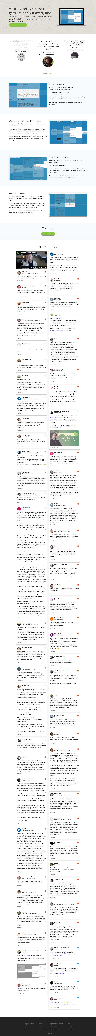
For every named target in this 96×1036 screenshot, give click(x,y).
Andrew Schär (26, 435)
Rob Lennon (25, 757)
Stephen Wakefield (27, 779)
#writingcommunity (57, 955)
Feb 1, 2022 (52, 293)
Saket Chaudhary (26, 360)
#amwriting (65, 989)
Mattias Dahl (25, 302)
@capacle (24, 952)
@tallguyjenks (57, 412)
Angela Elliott (58, 964)
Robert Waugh (26, 933)
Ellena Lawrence (59, 715)
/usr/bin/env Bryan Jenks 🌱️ (62, 411)
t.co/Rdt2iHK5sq (54, 1004)
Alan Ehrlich (57, 585)
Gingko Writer (13, 2)
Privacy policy (69, 1026)
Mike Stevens (25, 829)
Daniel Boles (58, 279)
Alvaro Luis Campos (27, 739)
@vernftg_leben (58, 318)
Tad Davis (57, 504)
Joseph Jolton (58, 818)
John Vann (24, 668)
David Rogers (25, 472)
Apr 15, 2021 (56, 1007)
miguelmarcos (58, 842)
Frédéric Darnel (58, 530)
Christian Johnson (59, 656)
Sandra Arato (58, 339)
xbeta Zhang (58, 634)
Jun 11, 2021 (56, 333)
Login (84, 1)
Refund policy (70, 1029)
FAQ (81, 1)
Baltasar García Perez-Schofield (31, 877)
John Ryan (57, 922)
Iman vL (56, 733)
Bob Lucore (57, 546)
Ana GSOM (25, 891)
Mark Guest (25, 912)
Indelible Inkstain (27, 647)
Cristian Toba (25, 451)
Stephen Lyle (25, 685)
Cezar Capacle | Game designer (31, 951)
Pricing (77, 1)
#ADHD (52, 417)
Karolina (56, 982)
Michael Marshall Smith (28, 286)
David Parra (57, 903)
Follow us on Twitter (42, 1029)
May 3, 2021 (56, 447)
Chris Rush (57, 695)
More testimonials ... (48, 73)
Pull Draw (57, 298)
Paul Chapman (58, 452)
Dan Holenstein (26, 984)
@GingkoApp (55, 323)
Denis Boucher (58, 471)
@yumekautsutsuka (58, 983)
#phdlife (70, 1004)
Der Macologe (58, 387)
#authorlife (75, 1004)
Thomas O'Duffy (59, 879)
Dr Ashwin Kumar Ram (60, 565)
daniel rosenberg (27, 623)
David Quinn (25, 418)
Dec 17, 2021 (56, 958)
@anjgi (56, 965)
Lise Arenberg (26, 508)
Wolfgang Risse (26, 343)
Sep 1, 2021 (23, 979)
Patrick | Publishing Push (61, 948)
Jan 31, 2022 (20, 280)
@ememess (24, 287)
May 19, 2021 (56, 992)
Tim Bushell (25, 375)
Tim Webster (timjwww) (61, 671)
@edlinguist (57, 999)
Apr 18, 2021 (23, 993)
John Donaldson (59, 618)
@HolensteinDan (25, 985)
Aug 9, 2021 (56, 976)
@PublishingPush (58, 949)
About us (40, 1026)
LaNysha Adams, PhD (60, 998)
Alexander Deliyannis (28, 493)
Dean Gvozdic (26, 397)
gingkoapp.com (69, 971)
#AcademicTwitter (63, 1004)
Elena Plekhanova (27, 319)
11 (52, 976)
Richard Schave (26, 272)
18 (52, 447)
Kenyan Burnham (59, 749)
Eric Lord (57, 598)
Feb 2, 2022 (20, 618)
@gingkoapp (29, 290)
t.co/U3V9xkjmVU (56, 427)
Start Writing (48, 233)
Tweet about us (53, 1026)
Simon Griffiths (58, 369)
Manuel (56, 863)
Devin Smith (57, 794)
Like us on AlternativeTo (55, 1029)
